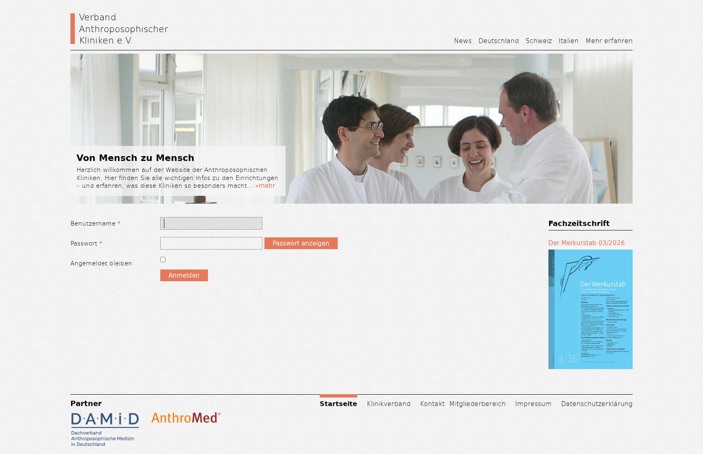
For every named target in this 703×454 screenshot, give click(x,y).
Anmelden (184, 275)
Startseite (338, 403)
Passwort (86, 243)
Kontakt (432, 403)
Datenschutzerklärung (597, 403)
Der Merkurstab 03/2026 (586, 243)
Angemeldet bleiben (101, 262)
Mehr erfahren (609, 40)
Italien (569, 40)
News (463, 40)
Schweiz (539, 40)
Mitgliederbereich (477, 403)
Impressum (533, 403)
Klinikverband (388, 403)
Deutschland (498, 40)
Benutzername (95, 223)
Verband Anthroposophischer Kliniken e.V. (123, 28)
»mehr (265, 185)
